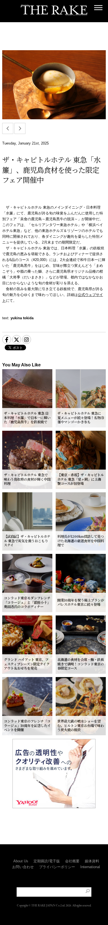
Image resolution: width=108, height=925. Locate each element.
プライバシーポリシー (57, 867)
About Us (20, 861)
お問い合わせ (23, 867)
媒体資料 (92, 861)
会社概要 (72, 861)
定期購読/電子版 (47, 861)
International (90, 867)
